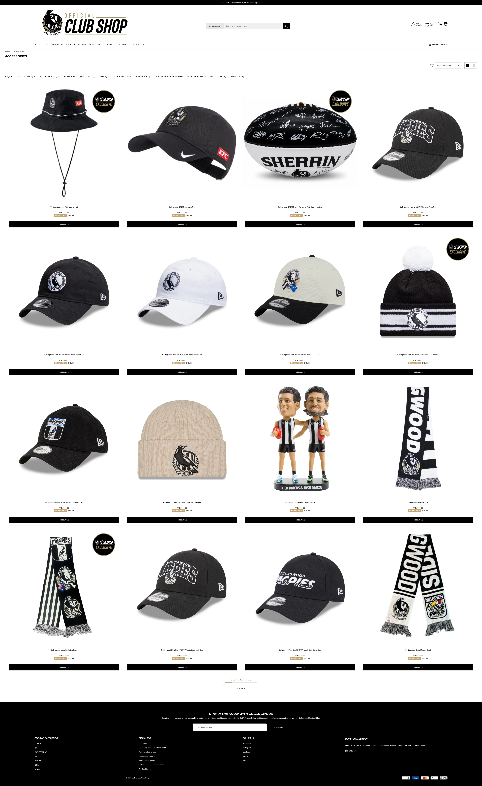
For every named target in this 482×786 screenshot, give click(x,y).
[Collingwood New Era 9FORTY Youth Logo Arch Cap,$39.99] (182, 586)
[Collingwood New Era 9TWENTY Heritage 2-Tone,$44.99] (300, 291)
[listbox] (448, 65)
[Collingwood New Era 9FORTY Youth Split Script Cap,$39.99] (300, 586)
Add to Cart (64, 224)
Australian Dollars (438, 45)
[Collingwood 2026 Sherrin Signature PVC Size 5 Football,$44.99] (300, 143)
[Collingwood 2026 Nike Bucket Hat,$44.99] (64, 143)
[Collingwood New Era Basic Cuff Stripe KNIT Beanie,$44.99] (418, 291)
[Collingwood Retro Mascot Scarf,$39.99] (418, 586)
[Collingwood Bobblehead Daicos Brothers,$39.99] (300, 439)
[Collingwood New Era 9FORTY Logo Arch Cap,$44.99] (418, 143)
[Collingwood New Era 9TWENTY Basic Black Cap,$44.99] (64, 291)
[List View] (474, 65)
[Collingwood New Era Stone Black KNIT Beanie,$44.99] (182, 439)
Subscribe (278, 727)
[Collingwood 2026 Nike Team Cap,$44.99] (182, 143)
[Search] (286, 26)
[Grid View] (467, 65)
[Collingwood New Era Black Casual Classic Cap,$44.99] (64, 439)
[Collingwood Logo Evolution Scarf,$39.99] (64, 586)
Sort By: (432, 65)
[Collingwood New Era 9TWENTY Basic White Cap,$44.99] (182, 291)
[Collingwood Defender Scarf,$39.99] (418, 439)
